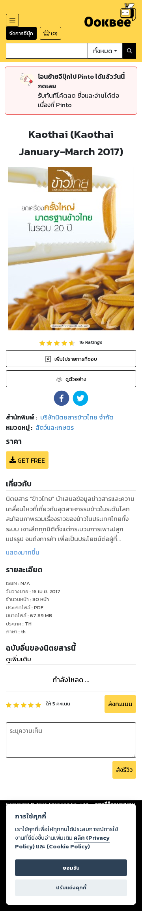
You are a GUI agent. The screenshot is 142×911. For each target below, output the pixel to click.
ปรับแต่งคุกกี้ (71, 887)
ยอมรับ (71, 868)
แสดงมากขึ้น (22, 552)
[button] (61, 398)
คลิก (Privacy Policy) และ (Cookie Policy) (62, 842)
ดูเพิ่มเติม (18, 659)
